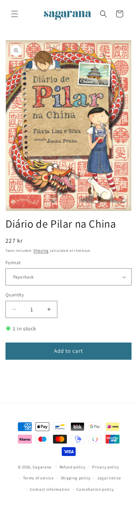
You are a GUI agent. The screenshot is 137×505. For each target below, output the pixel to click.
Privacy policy (105, 467)
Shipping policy (76, 477)
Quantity (14, 295)
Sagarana (42, 466)
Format (12, 262)
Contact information (49, 489)
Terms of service (38, 477)
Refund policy (72, 467)
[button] (15, 14)
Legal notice (109, 477)
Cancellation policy (95, 489)
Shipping (41, 250)
